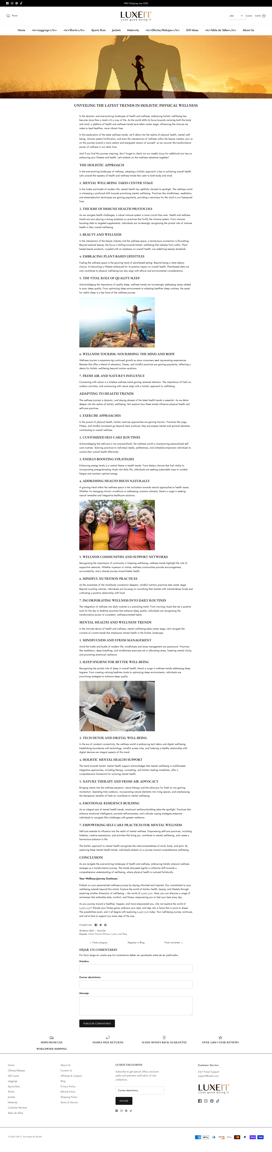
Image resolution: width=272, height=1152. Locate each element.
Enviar (124, 1100)
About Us (248, 30)
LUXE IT (18, 1136)
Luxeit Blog (122, 933)
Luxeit (113, 933)
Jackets (116, 30)
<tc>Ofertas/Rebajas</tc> (162, 30)
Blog (63, 1081)
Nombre (84, 961)
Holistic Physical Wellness (99, 933)
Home (21, 30)
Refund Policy (68, 1091)
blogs (162, 153)
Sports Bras (98, 30)
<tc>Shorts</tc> (74, 30)
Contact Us (66, 1070)
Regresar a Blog (136, 942)
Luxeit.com (146, 893)
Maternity (133, 30)
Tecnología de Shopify (32, 1136)
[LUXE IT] (136, 16)
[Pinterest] (16, 3)
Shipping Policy (69, 1097)
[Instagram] (12, 3)
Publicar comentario (97, 1023)
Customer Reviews (17, 1107)
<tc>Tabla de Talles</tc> (220, 30)
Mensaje (84, 993)
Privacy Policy (68, 1086)
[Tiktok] (21, 3)
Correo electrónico (90, 977)
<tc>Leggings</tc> (44, 30)
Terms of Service (69, 1102)
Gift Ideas (192, 30)
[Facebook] (7, 3)
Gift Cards (13, 1076)
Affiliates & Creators (71, 1076)
